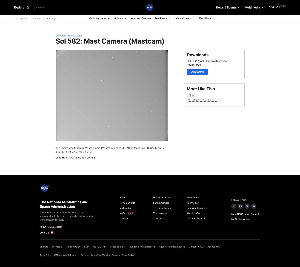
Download (197, 71)
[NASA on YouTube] (253, 206)
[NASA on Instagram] (240, 206)
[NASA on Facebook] (233, 206)
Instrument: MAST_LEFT (202, 99)
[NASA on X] (247, 206)
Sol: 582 (192, 95)
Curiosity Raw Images (69, 35)
